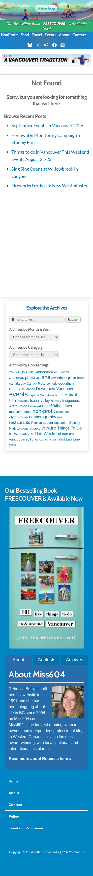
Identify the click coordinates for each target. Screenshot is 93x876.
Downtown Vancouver (56, 388)
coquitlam (66, 383)
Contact (79, 34)
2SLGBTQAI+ (18, 372)
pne (59, 417)
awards (57, 378)
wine (76, 439)
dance (30, 389)
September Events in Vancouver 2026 (47, 125)
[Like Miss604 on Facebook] (56, 45)
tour (65, 434)
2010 (31, 372)
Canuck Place (36, 383)
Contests (46, 659)
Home (13, 781)
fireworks (23, 401)
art (38, 377)
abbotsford (44, 372)
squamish (61, 423)
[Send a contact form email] (64, 45)
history (56, 401)
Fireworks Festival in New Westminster (49, 185)
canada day (17, 383)
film (12, 400)
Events (50, 34)
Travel (37, 34)
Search (73, 320)
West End (65, 439)
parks (28, 417)
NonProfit (9, 34)
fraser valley (40, 401)
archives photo (22, 377)
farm (58, 395)
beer (80, 378)
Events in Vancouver (26, 828)
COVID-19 (17, 389)
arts (45, 377)
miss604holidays (57, 406)
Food (25, 34)
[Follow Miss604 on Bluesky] (31, 45)
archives (61, 372)
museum (15, 412)
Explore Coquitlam (41, 395)
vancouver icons (45, 439)
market (35, 406)
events (18, 394)
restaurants (19, 422)
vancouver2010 (21, 439)
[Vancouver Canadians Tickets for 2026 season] (46, 59)
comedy (52, 383)
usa (71, 434)
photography (44, 417)
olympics (16, 417)
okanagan (63, 412)
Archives (74, 659)
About (64, 34)
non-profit (43, 411)
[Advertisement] (46, 242)
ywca (12, 445)
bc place (70, 378)
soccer (48, 423)
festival (69, 394)
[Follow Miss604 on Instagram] (39, 45)
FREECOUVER (54, 23)
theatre (48, 428)
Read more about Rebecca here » (40, 759)
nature (27, 412)
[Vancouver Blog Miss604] (46, 7)
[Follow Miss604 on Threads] (48, 45)
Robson (36, 423)
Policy (14, 816)
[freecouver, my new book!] (46, 647)
